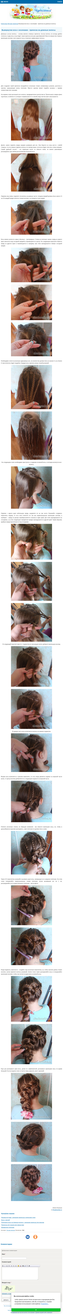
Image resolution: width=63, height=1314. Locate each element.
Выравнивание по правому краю (16, 1266)
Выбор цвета (20, 1266)
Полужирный (3, 1266)
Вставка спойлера (29, 1266)
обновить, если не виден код (10, 1293)
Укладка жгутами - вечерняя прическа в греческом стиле (18, 1217)
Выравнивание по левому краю (12, 1266)
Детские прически (11, 1230)
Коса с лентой (5, 1220)
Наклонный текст (5, 1266)
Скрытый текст (23, 1266)
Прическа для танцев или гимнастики (12, 1225)
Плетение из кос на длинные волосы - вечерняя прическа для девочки (22, 1222)
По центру (14, 1266)
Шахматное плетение (7, 1227)
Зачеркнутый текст (9, 1266)
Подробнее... (45, 1304)
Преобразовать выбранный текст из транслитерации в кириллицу (27, 1266)
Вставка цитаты (25, 1266)
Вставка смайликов (18, 1266)
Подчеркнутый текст (7, 1266)
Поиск (59, 1)
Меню (6, 1)
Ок (36, 1309)
